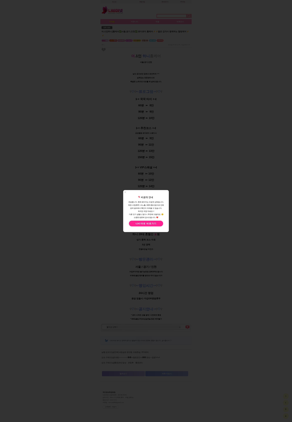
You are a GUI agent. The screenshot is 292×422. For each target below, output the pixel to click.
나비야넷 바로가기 (146, 223)
